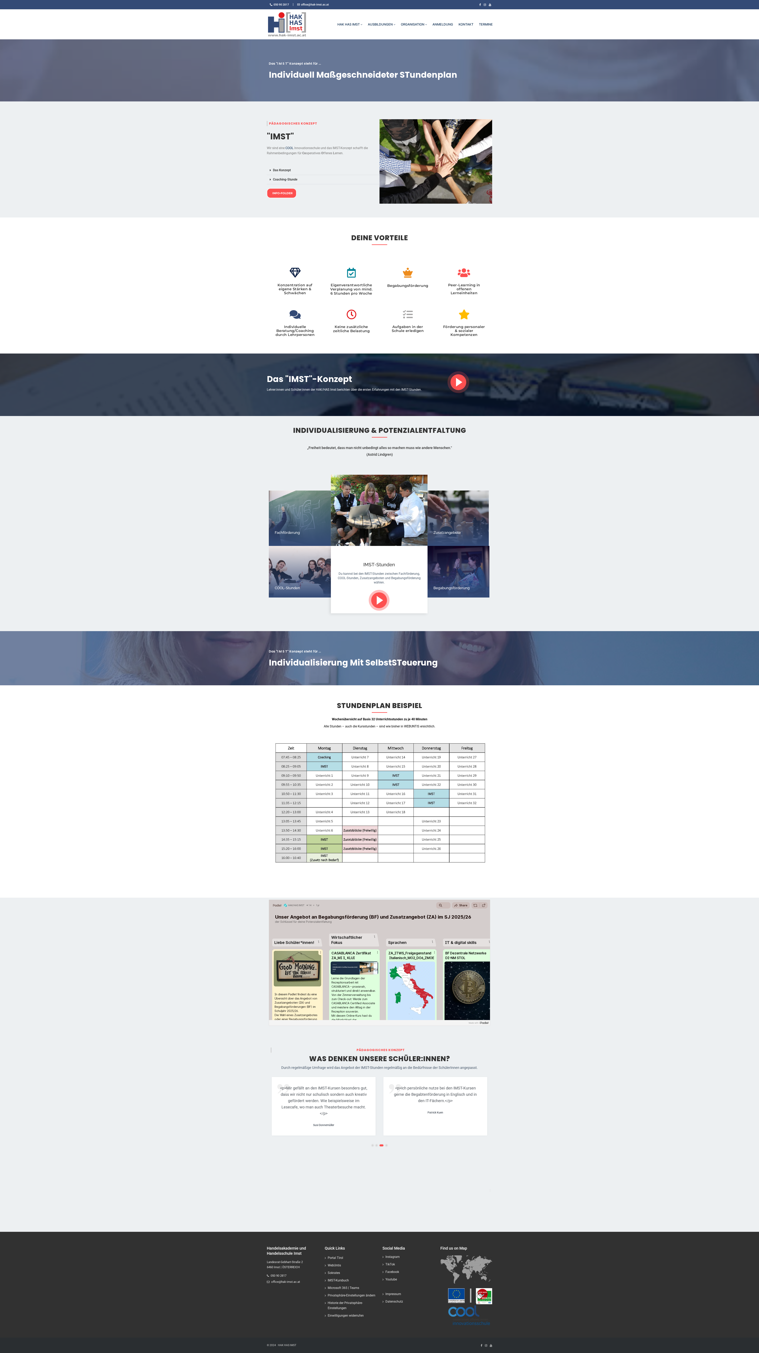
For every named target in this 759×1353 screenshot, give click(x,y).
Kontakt (466, 24)
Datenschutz (394, 1301)
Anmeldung (442, 24)
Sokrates (334, 1273)
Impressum (393, 1294)
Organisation (413, 24)
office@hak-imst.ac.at (315, 4)
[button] (323, 170)
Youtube (391, 1279)
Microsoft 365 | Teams (343, 1288)
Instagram (392, 1257)
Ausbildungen (381, 24)
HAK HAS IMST (287, 1345)
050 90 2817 (281, 4)
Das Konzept (282, 170)
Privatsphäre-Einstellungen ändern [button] (351, 1295)
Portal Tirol (335, 1258)
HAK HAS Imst (349, 24)
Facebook (392, 1272)
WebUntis (334, 1265)
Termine (486, 24)
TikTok (390, 1264)
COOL (289, 148)
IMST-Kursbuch (338, 1280)
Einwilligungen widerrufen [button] (346, 1315)
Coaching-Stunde (285, 179)
